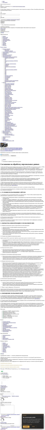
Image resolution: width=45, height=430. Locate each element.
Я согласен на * (11, 414)
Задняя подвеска (8, 88)
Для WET (6, 79)
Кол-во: (1, 393)
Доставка (4, 43)
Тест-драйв (5, 41)
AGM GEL (7, 64)
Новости (4, 44)
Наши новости (3, 142)
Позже (33, 426)
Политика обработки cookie (27, 424)
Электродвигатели (8, 101)
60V (5, 73)
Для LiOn (6, 78)
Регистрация (5, 2)
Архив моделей (5, 331)
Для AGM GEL (8, 76)
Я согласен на (11, 19)
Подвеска (6, 117)
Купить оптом (5, 37)
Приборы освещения (9, 89)
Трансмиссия (7, 120)
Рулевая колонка (8, 91)
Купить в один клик (5, 415)
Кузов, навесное (8, 87)
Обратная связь (3, 385)
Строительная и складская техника (9, 322)
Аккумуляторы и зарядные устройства (10, 327)
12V (5, 58)
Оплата (4, 42)
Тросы (6, 121)
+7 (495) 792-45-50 (15, 6)
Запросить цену (4, 428)
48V (5, 72)
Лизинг (4, 137)
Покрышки (7, 114)
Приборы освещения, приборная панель (12, 108)
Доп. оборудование (6, 329)
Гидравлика (7, 95)
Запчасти (4, 328)
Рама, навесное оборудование (10, 90)
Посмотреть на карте (25, 368)
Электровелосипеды (6, 40)
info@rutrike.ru (37, 298)
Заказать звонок (22, 6)
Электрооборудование (9, 94)
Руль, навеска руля (8, 92)
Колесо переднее (8, 86)
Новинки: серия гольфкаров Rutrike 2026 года (13, 149)
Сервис (4, 138)
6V (5, 59)
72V (5, 74)
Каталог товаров (3, 47)
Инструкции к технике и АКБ (8, 140)
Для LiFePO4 (7, 77)
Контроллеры (7, 96)
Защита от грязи (8, 85)
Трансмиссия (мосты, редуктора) (11, 100)
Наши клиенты (5, 139)
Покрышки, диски (8, 97)
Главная (4, 36)
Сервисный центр (6, 39)
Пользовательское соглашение (6, 363)
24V (5, 71)
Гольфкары (5, 324)
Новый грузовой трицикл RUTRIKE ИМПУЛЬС (14, 148)
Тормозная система (8, 99)
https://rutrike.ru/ (19, 169)
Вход (3, 1)
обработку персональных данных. (13, 19)
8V (5, 68)
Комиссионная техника (7, 330)
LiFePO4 (6, 65)
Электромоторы (8, 122)
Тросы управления (8, 93)
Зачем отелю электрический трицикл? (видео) (13, 147)
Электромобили (6, 323)
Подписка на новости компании (6, 150)
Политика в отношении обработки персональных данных (11, 365)
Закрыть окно (3, 28)
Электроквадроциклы (7, 326)
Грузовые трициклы (6, 321)
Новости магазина (5, 154)
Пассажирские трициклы (7, 325)
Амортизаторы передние (9, 84)
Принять (26, 426)
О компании (5, 38)
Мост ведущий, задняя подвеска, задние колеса (13, 107)
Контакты (4, 45)
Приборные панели (8, 98)
